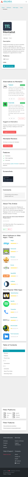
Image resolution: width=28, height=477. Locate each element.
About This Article (8, 371)
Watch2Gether (14, 293)
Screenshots (7, 363)
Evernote (11, 103)
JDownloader (14, 325)
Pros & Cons (7, 358)
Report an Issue (7, 454)
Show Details (21, 98)
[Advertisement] (14, 15)
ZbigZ (12, 240)
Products (5, 443)
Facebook (18, 461)
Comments (6, 369)
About (16, 454)
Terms (4, 474)
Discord (5, 447)
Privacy (9, 474)
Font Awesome (15, 334)
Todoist (10, 85)
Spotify (12, 301)
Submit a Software (19, 441)
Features (6, 355)
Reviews (6, 353)
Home (3, 7)
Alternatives (7, 351)
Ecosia (12, 265)
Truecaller (13, 309)
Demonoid (13, 249)
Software (9, 7)
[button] (26, 2)
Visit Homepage (9, 66)
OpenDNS (13, 273)
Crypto (4, 445)
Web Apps (15, 7)
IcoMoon (13, 281)
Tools (21, 7)
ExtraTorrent (14, 317)
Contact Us (17, 456)
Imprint (16, 459)
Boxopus (13, 257)
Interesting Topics (8, 373)
